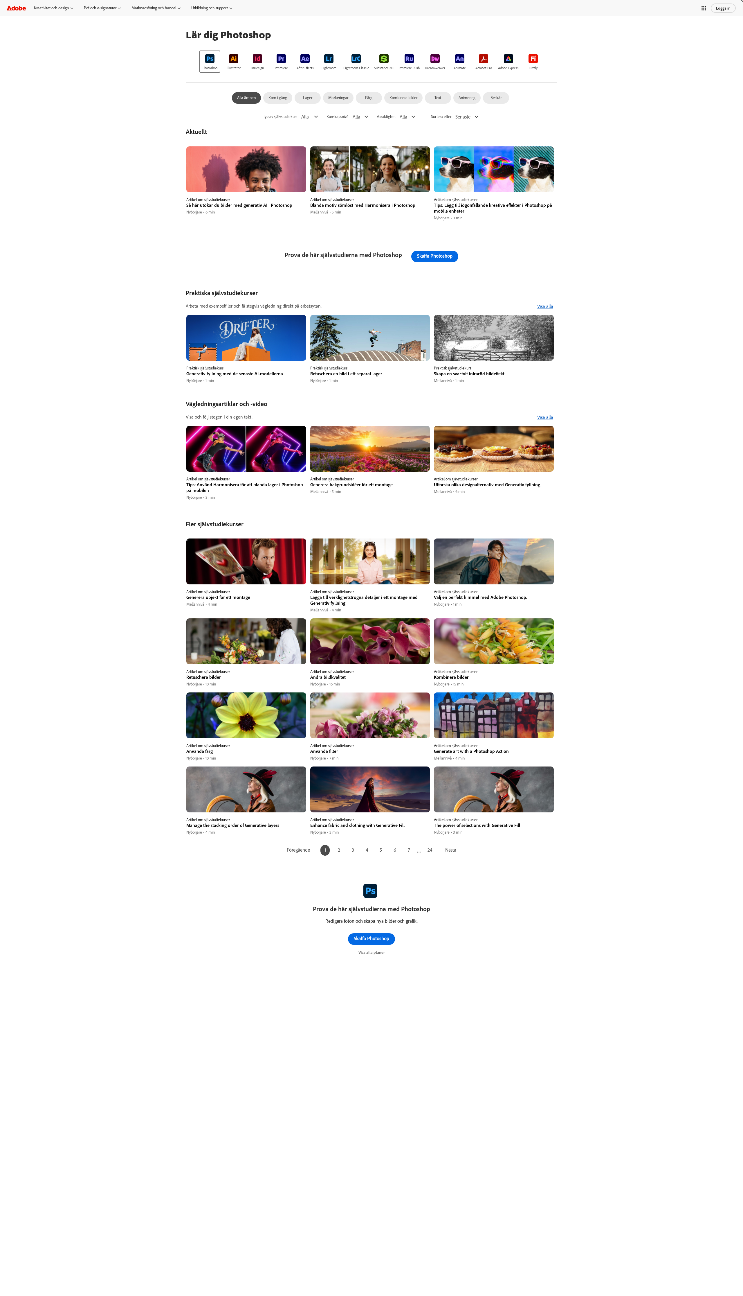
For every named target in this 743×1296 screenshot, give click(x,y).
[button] (703, 8)
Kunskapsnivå (338, 116)
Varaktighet (386, 116)
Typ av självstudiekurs (280, 116)
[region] (246, 183)
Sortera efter (441, 116)
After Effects (305, 68)
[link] (209, 62)
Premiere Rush (409, 68)
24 (430, 850)
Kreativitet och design (51, 7)
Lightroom (329, 68)
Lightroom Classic (356, 68)
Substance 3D (384, 68)
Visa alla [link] (545, 306)
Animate (460, 68)
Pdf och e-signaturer (100, 7)
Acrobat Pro (483, 68)
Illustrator (234, 68)
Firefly (533, 68)
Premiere (281, 68)
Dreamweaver (435, 68)
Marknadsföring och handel (153, 7)
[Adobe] (16, 8)
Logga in (723, 8)
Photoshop (210, 68)
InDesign (257, 68)
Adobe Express (508, 68)
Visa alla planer (371, 952)
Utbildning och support (209, 7)
